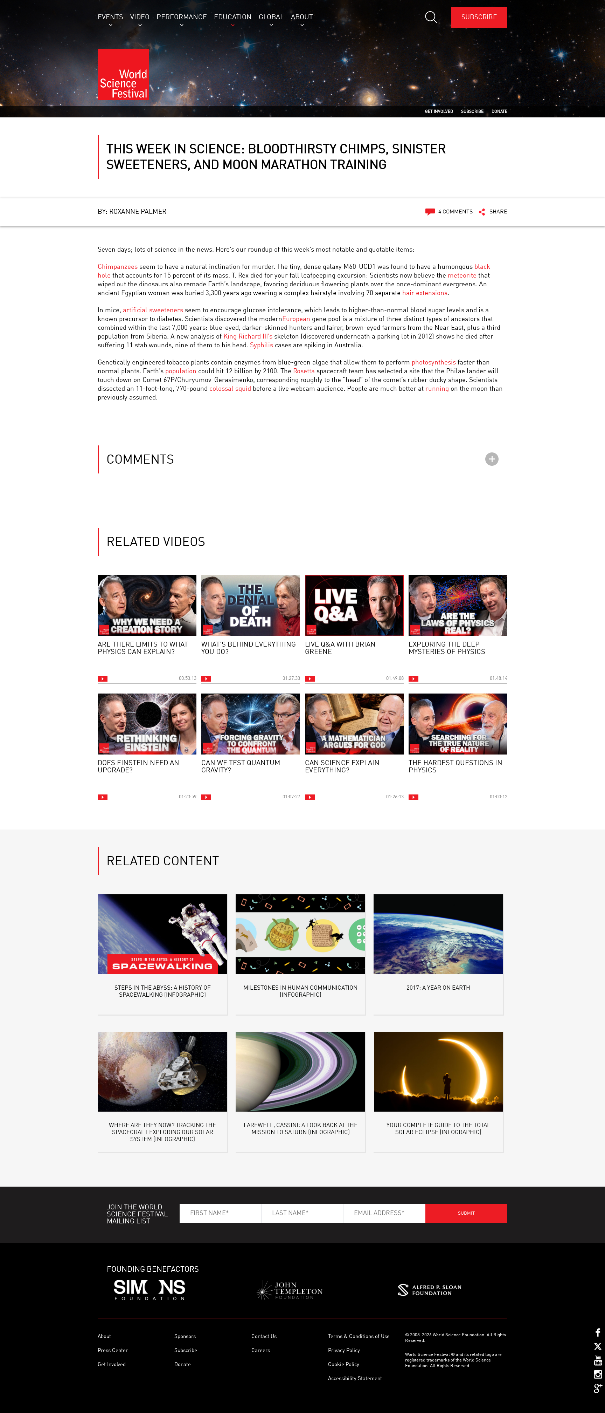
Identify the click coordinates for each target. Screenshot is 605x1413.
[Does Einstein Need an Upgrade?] (147, 724)
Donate (182, 1364)
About (104, 1336)
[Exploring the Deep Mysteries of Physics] (458, 605)
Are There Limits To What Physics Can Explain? (143, 648)
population (180, 371)
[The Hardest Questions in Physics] (458, 724)
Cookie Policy (343, 1364)
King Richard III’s (247, 336)
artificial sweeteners (153, 310)
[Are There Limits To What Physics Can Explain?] (147, 605)
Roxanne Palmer (137, 212)
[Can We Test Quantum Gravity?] (250, 724)
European (296, 319)
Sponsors (185, 1336)
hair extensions (424, 293)
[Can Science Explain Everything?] (354, 724)
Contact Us (264, 1336)
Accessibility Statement (355, 1378)
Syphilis (261, 345)
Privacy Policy (344, 1350)
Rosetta (304, 371)
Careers (260, 1350)
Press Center (113, 1350)
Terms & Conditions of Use (359, 1336)
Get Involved (112, 1364)
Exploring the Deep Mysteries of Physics (447, 648)
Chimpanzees (118, 267)
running (437, 388)
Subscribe (479, 17)
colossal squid (230, 388)
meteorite (462, 275)
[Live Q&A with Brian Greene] (354, 605)
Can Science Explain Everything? (342, 767)
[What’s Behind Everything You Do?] (250, 605)
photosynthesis (434, 362)
